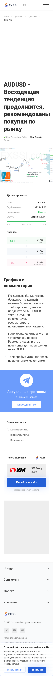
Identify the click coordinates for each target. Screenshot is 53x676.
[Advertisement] (26, 53)
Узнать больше (15, 670)
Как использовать (19, 430)
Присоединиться (26, 404)
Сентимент (11, 579)
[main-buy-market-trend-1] (26, 165)
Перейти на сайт (26, 482)
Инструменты (17, 440)
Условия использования (15, 638)
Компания (11, 602)
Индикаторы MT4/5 (19, 435)
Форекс (9, 591)
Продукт (10, 568)
